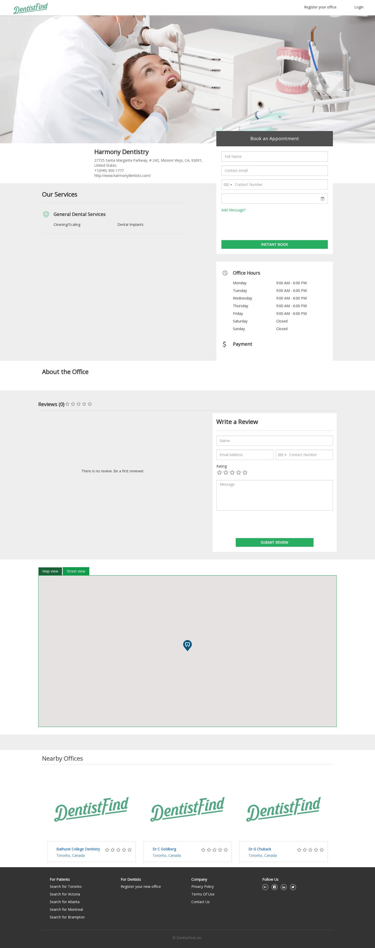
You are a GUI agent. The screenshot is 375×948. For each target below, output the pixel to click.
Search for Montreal (66, 909)
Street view (76, 571)
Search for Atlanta (65, 901)
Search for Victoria (65, 894)
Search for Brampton (67, 917)
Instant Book (274, 244)
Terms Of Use (203, 894)
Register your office (320, 7)
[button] (187, 645)
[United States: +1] (227, 185)
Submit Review (274, 542)
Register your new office (141, 886)
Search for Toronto (66, 886)
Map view (50, 571)
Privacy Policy (202, 886)
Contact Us (200, 901)
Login (359, 7)
